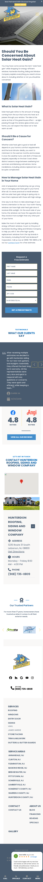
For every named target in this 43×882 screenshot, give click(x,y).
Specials (34, 822)
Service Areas (16, 751)
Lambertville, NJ (17, 784)
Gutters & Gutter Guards (22, 742)
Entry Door (14, 718)
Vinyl (10, 726)
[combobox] (21, 300)
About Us (35, 806)
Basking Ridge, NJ (17, 767)
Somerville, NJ (16, 780)
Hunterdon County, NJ (20, 797)
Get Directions (16, 551)
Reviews (33, 818)
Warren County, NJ (18, 793)
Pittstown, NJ (16, 776)
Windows (13, 714)
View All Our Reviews (21, 437)
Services (13, 706)
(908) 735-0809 (19, 574)
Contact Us (14, 809)
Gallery (13, 831)
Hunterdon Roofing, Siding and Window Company (17, 526)
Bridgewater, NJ (17, 772)
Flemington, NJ (16, 763)
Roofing (12, 710)
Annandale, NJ (16, 755)
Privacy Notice (21, 850)
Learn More (20, 4)
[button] (21, 481)
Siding (11, 722)
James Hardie (14, 730)
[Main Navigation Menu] (37, 14)
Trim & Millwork (16, 738)
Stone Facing (15, 734)
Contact (14, 806)
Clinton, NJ (14, 759)
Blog (32, 809)
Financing (35, 814)
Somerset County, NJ (19, 788)
